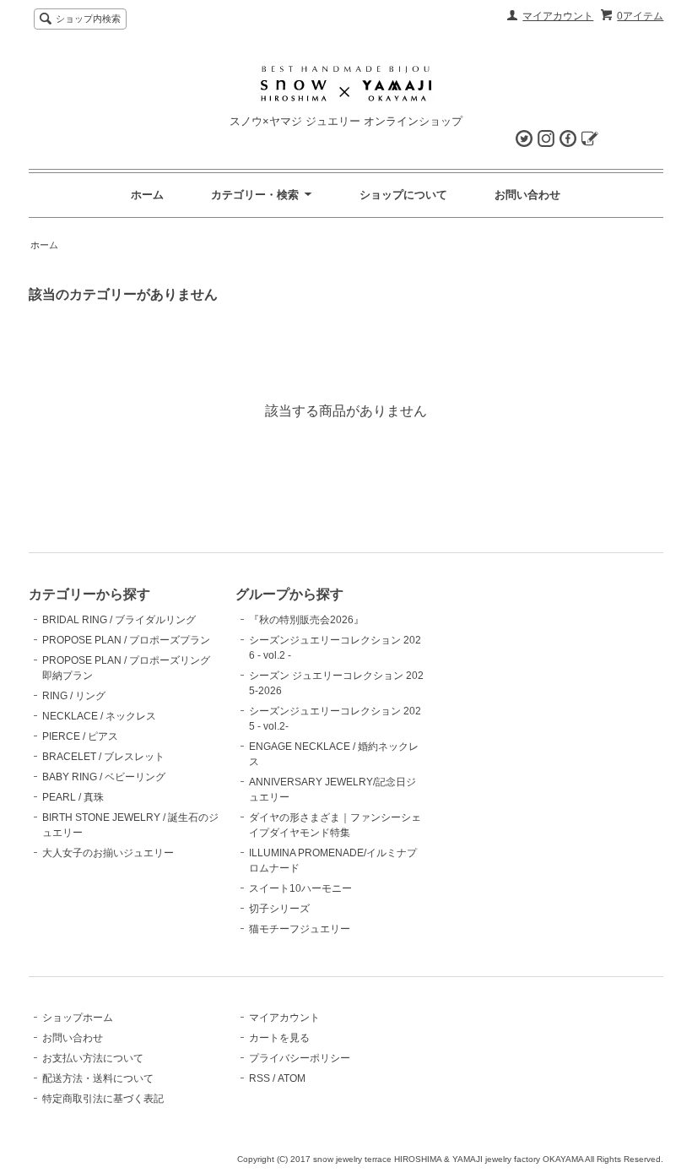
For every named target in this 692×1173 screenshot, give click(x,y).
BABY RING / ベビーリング (103, 777)
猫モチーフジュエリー (299, 929)
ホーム (147, 194)
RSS (259, 1078)
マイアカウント (557, 16)
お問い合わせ (527, 194)
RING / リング (73, 696)
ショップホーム (77, 1018)
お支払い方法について (92, 1058)
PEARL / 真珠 (73, 797)
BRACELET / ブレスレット (103, 757)
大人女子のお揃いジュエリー (108, 853)
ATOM (291, 1078)
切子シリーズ (279, 909)
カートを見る (279, 1038)
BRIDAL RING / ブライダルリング (119, 620)
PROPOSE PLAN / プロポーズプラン (126, 640)
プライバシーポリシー (299, 1058)
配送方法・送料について (98, 1078)
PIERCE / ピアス (80, 736)
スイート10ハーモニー (300, 888)
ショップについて (403, 194)
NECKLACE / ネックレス (99, 716)
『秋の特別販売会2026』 (306, 620)
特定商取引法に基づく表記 (103, 1099)
